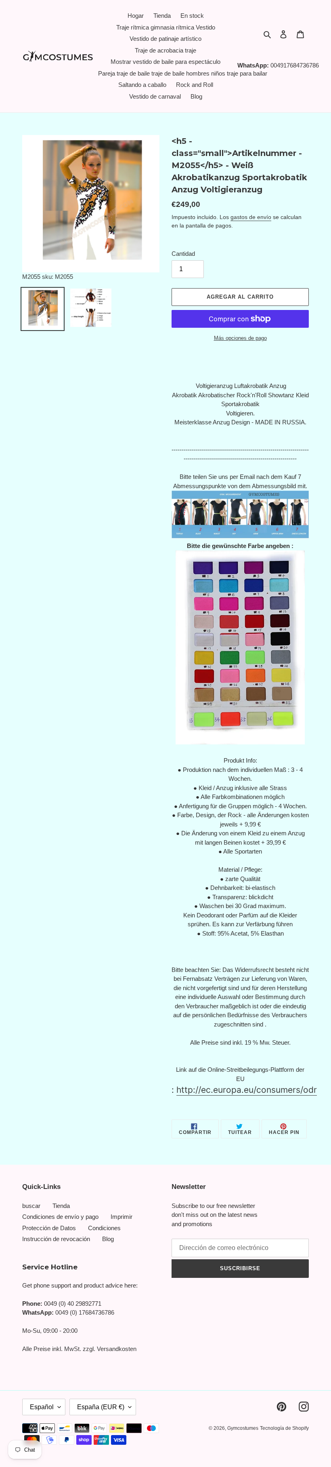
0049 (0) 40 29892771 (72, 1303)
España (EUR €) (100, 1407)
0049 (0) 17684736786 (84, 1312)
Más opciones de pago (240, 338)
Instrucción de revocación (56, 1238)
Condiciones (104, 1228)
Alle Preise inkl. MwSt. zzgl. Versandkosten (79, 1348)
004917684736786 (294, 65)
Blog (108, 1238)
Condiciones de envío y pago (60, 1216)
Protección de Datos (49, 1228)
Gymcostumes (242, 1428)
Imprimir (121, 1216)
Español (42, 1407)
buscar (31, 1205)
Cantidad (183, 253)
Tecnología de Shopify (284, 1428)
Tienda (61, 1205)
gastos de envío (250, 217)
